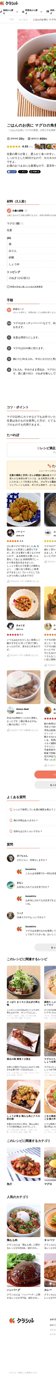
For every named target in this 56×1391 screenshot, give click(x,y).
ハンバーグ (13, 1289)
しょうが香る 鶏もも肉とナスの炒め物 (23, 1117)
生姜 (9, 230)
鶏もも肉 (12, 1240)
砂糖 (11, 257)
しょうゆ (14, 264)
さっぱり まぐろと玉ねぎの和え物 (23, 1003)
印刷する (36, 171)
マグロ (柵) (13, 223)
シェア (13, 171)
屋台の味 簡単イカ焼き (19, 1059)
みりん (13, 250)
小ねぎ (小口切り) (19, 278)
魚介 (9, 1183)
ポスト (24, 171)
